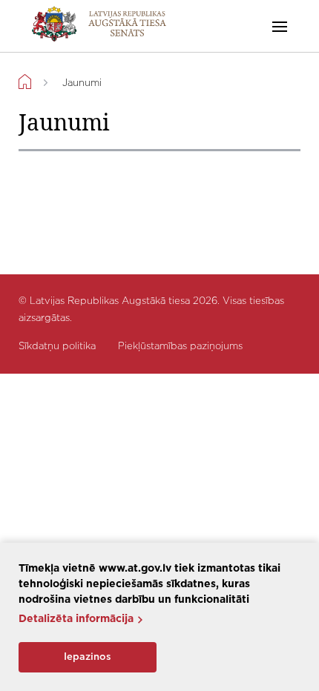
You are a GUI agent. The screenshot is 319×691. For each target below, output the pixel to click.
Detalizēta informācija (76, 619)
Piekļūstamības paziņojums (180, 346)
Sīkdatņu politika (57, 346)
